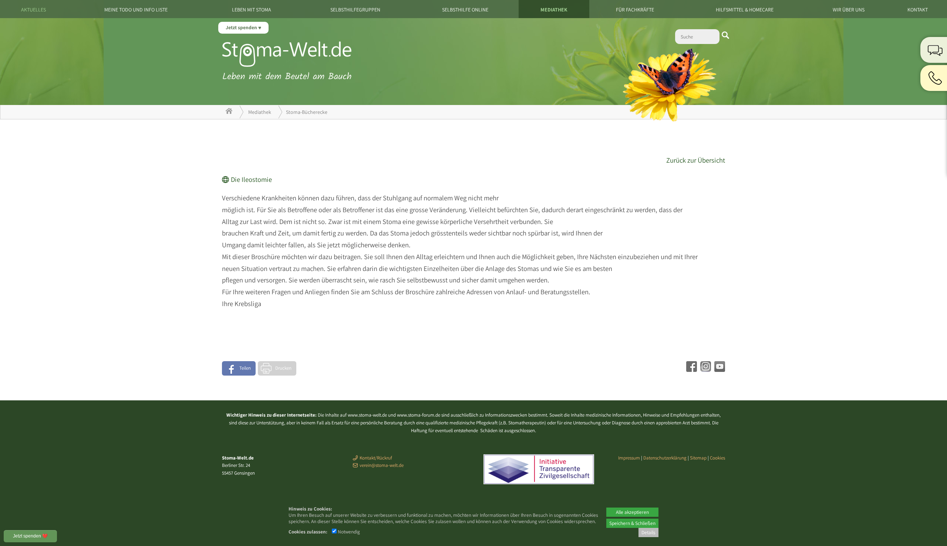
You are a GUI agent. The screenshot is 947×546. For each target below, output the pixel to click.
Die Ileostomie (251, 179)
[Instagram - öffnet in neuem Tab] (704, 369)
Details (648, 532)
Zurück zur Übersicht (695, 160)
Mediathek (553, 9)
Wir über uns (849, 9)
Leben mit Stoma (251, 9)
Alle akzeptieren (632, 512)
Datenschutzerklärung (665, 458)
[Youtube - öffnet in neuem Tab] (718, 369)
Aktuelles (33, 9)
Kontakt (917, 9)
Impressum (629, 458)
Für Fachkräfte (635, 9)
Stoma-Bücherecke (306, 112)
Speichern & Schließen (632, 523)
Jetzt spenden (242, 27)
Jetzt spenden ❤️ (30, 536)
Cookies (717, 458)
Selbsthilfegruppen (355, 9)
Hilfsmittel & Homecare (745, 9)
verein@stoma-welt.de (382, 465)
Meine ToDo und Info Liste (136, 9)
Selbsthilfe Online (465, 9)
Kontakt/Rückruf (376, 458)
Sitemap (698, 458)
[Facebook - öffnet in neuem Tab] (690, 369)
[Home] (229, 112)
